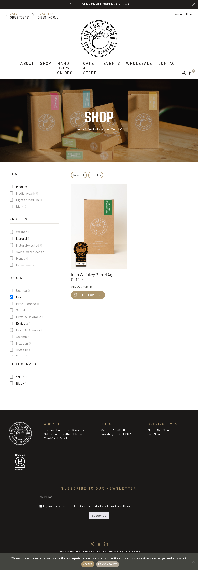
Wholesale (139, 63)
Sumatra (22, 310)
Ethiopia (22, 323)
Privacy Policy (122, 506)
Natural (21, 238)
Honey (20, 258)
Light (20, 206)
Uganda (21, 290)
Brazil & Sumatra (28, 330)
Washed (21, 232)
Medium (21, 187)
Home (80, 129)
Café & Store (90, 68)
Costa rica (23, 350)
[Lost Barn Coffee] (99, 38)
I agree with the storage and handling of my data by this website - (86, 506)
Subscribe (99, 515)
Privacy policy (107, 564)
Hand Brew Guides (65, 68)
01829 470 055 (124, 434)
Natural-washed (27, 245)
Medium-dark (25, 193)
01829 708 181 (117, 430)
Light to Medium (27, 200)
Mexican (22, 343)
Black (20, 383)
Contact (168, 63)
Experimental (25, 265)
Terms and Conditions (94, 551)
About (179, 14)
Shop (45, 63)
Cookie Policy (133, 551)
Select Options (90, 295)
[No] (193, 562)
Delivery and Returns (69, 551)
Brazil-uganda (26, 303)
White (20, 377)
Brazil (20, 297)
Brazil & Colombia (28, 317)
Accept (88, 564)
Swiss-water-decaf (30, 252)
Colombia (22, 337)
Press (189, 14)
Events (111, 63)
